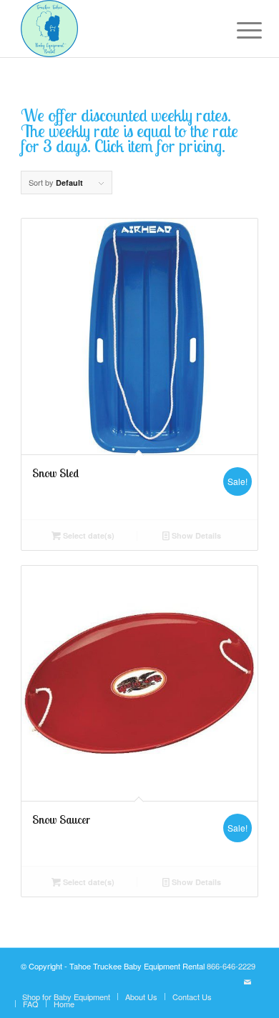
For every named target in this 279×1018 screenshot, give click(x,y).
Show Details (195, 535)
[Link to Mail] (247, 981)
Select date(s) (87, 535)
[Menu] (238, 30)
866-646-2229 (231, 966)
